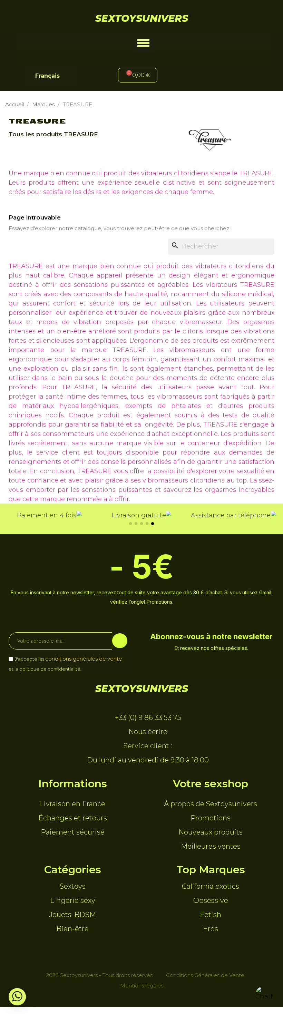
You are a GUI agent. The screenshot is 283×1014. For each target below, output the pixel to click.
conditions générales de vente (83, 658)
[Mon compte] (189, 76)
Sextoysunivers (141, 18)
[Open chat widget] (264, 995)
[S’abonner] (119, 640)
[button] (143, 43)
